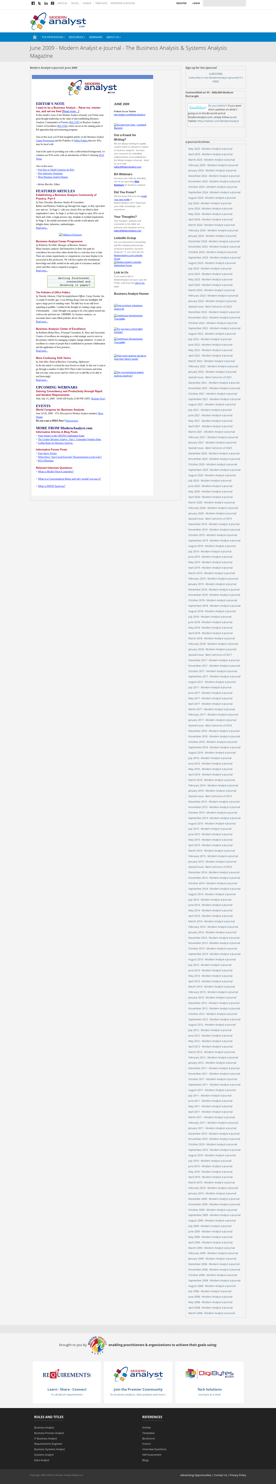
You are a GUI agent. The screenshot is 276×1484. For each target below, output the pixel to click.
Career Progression (45, 140)
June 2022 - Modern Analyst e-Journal (210, 344)
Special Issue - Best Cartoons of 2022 (210, 306)
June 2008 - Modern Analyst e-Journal (210, 1296)
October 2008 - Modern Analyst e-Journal (212, 1275)
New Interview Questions (50, 173)
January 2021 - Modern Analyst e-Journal (212, 442)
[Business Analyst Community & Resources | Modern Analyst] (58, 20)
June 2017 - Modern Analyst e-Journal (210, 693)
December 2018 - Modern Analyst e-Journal (213, 589)
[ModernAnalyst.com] (138, 1374)
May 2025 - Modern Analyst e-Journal (210, 149)
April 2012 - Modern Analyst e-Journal (210, 1046)
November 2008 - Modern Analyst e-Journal (214, 1269)
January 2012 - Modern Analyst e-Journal (212, 1062)
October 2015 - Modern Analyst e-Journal (212, 812)
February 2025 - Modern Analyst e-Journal (213, 165)
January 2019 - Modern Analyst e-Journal (212, 584)
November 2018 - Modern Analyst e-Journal (214, 595)
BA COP (74, 122)
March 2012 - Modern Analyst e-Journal (211, 1052)
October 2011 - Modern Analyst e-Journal (212, 1079)
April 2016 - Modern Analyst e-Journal (210, 774)
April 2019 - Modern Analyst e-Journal (210, 567)
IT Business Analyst (45, 1438)
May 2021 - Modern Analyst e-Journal (210, 421)
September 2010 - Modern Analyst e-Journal (214, 1150)
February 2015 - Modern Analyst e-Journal (213, 856)
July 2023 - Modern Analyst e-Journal (209, 268)
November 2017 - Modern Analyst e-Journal (214, 665)
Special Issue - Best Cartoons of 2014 (210, 867)
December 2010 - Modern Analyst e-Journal (213, 1133)
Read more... (42, 227)
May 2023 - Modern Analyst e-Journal (210, 279)
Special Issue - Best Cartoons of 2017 (210, 655)
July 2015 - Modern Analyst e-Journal (209, 829)
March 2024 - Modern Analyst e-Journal (211, 225)
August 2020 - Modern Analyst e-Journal (212, 475)
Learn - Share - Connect (66, 1389)
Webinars (95, 37)
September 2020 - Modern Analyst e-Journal (214, 470)
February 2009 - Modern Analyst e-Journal (213, 1253)
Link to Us (140, 283)
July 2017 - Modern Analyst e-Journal (209, 687)
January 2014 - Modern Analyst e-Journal (212, 932)
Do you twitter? (217, 105)
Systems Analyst (44, 1454)
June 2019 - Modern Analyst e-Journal (210, 556)
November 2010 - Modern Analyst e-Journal (214, 1139)
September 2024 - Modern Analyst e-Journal (214, 192)
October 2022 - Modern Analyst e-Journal (212, 323)
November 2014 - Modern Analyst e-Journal (214, 878)
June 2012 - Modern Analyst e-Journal (210, 1035)
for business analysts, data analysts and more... (138, 1394)
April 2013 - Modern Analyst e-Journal (210, 981)
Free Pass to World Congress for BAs (56, 169)
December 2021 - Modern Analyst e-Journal (213, 382)
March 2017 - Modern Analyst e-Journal (211, 709)
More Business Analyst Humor (53, 177)
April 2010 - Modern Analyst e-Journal (210, 1177)
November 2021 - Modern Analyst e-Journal (214, 388)
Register (181, 3)
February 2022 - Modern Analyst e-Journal (213, 366)
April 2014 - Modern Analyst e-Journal (210, 916)
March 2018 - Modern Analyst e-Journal (211, 638)
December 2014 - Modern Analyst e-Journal (213, 872)
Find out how (71, 420)
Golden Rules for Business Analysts (55, 443)
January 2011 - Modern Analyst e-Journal (212, 1128)
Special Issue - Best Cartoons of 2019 (210, 518)
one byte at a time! (209, 1394)
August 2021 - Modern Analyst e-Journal (212, 404)
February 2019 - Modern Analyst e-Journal (213, 578)
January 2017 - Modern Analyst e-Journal (212, 720)
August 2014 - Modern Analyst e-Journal (212, 894)
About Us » (113, 37)
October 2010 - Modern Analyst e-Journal (212, 1144)
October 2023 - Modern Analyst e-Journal (212, 252)
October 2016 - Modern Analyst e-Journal (212, 742)
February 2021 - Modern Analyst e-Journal (213, 437)
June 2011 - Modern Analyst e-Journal (210, 1101)
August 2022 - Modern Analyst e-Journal (212, 333)
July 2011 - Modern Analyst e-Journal (209, 1095)
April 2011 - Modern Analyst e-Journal (210, 1112)
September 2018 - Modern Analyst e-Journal (214, 605)
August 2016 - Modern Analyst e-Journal (212, 752)
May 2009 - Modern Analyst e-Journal (210, 1237)
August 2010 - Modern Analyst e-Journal (212, 1155)
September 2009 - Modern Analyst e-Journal (214, 1215)
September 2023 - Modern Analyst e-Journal (214, 257)
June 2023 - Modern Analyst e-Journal (210, 274)
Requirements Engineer (48, 1444)
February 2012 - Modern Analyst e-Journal (213, 1057)
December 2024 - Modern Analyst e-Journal (213, 176)
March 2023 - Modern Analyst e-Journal (211, 290)
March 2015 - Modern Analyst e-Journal (211, 850)
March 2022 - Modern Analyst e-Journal (211, 361)
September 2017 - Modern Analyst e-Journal (214, 676)
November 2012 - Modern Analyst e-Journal (214, 1008)
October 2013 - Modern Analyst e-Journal (212, 948)
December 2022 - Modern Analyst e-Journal (213, 312)
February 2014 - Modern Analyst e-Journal (213, 927)
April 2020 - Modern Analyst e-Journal (210, 497)
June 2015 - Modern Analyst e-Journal (210, 834)
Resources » (77, 37)
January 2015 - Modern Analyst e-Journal (212, 861)
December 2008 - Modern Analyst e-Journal (213, 1264)
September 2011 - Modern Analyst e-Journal (214, 1084)
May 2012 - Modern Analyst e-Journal (210, 1041)
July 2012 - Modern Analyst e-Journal (209, 1030)
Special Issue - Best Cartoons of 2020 (210, 448)
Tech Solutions (209, 1389)
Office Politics (81, 140)
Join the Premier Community (138, 1389)
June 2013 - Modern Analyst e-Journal (210, 970)
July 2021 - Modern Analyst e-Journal (209, 410)
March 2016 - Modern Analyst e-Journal (211, 780)
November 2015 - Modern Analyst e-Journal (214, 807)
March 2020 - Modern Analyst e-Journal (211, 502)
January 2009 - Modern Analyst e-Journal (212, 1258)
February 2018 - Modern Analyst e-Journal (213, 644)
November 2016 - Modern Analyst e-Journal (214, 736)
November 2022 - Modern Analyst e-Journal (214, 317)
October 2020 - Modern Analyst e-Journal (212, 464)
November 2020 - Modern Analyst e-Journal (214, 459)
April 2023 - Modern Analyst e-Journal (210, 285)
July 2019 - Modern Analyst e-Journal (209, 551)
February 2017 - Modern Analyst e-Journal (213, 714)
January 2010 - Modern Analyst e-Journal (212, 1193)
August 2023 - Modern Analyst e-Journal (212, 263)
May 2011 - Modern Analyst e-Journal (210, 1106)
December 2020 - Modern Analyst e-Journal (213, 453)
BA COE (62, 126)
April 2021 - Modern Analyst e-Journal (210, 426)
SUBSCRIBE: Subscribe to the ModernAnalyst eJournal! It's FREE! (216, 77)
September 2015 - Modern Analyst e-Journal (214, 818)
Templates (101, 3)
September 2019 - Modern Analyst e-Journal (214, 540)
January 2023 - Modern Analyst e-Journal (212, 301)
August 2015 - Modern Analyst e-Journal (212, 823)
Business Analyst (44, 1427)
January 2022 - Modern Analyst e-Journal (212, 372)
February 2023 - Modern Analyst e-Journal (213, 295)
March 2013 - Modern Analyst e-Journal (211, 986)
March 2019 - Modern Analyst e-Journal (211, 573)
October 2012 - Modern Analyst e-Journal (212, 1014)
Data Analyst (41, 1460)
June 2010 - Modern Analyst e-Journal (210, 1166)
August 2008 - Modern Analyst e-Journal (212, 1286)
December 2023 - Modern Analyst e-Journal (213, 241)
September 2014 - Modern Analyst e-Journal (214, 888)
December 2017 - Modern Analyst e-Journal (213, 660)
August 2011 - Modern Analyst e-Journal (212, 1090)
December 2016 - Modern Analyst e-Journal (213, 731)
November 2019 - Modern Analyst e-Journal (214, 529)
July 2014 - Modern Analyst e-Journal (209, 899)
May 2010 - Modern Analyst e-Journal (210, 1171)
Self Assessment (151, 1454)
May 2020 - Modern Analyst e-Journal (210, 491)
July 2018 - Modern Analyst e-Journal (209, 616)
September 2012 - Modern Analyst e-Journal (214, 1019)
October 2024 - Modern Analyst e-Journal (212, 187)
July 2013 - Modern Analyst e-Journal (209, 965)
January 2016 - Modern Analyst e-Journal (212, 790)
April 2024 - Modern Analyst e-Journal (210, 219)
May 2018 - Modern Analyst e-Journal (210, 627)
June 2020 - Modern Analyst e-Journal (210, 486)
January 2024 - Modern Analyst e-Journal (212, 236)
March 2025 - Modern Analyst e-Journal (211, 159)
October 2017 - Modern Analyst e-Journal (212, 671)
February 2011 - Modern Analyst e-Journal (213, 1122)
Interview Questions (123, 3)
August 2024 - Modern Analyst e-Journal (212, 198)
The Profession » (53, 37)
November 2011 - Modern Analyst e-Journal (214, 1073)
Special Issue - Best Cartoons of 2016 (210, 725)
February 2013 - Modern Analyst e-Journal (213, 992)
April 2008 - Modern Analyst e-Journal (210, 1307)
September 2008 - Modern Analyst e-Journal (214, 1280)
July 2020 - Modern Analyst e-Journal (209, 480)
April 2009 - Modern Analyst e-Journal (210, 1242)
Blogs (75, 3)
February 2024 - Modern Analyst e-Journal (213, 230)
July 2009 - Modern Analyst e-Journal (209, 1226)
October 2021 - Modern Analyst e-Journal (212, 393)
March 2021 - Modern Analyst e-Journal (211, 431)
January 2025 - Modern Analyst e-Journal (212, 170)
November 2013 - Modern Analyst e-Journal (214, 943)
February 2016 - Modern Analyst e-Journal (213, 785)
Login (196, 3)
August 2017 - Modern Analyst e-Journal (212, 682)
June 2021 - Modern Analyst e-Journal (210, 415)
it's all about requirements (67, 1394)
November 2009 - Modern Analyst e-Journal (214, 1204)
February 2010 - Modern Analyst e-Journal (213, 1188)
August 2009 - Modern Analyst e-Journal (212, 1220)
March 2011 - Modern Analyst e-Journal (211, 1117)
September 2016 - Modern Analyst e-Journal (214, 747)
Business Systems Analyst (49, 1449)
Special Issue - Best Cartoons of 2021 (210, 377)
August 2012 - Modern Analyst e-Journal (212, 1024)
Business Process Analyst (49, 1433)
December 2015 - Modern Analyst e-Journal (213, 801)
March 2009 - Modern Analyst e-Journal (211, 1248)
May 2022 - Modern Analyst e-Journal (210, 350)
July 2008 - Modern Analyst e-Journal (209, 1291)
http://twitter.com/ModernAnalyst (129, 114)
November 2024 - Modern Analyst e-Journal (214, 181)
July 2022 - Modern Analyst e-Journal (209, 339)
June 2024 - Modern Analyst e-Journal (210, 208)
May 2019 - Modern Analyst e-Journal (210, 562)
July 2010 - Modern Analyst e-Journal (209, 1161)
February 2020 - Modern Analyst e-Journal (213, 508)
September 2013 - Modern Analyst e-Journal (214, 954)
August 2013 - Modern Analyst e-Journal (212, 959)
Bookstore (148, 1438)
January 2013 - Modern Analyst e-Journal (212, 997)
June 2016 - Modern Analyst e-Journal (210, 763)
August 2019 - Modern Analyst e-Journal (212, 546)
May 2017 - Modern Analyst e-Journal (210, 698)
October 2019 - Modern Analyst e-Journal (212, 535)
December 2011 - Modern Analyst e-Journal (213, 1068)
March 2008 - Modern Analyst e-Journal (211, 1313)
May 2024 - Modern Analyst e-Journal (210, 214)
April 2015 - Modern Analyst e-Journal (210, 845)
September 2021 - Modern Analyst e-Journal (214, 399)
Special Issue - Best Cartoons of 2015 (210, 796)
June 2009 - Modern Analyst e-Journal (210, 1231)
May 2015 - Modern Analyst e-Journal (210, 839)
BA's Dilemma (46, 460)
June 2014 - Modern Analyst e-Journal (210, 905)
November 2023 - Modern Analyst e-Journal (214, 246)
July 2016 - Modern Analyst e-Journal (209, 758)
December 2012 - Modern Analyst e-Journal (213, 1003)
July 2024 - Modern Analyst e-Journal (209, 203)
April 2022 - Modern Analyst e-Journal (210, 355)
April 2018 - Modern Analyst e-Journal (210, 633)
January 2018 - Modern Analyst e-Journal (212, 649)
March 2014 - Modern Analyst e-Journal (211, 921)
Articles (62, 3)
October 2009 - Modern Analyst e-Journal (212, 1210)
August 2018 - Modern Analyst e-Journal (212, 611)
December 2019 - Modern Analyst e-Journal (213, 524)
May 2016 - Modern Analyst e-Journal (210, 769)
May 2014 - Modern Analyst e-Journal (210, 910)
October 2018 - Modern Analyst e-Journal (212, 600)
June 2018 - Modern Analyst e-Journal (210, 622)
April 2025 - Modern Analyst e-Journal (210, 154)
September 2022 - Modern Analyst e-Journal (214, 328)
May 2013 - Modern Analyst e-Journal (210, 976)
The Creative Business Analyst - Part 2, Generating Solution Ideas (69, 439)
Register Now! (98, 398)
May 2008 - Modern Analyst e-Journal (210, 1302)
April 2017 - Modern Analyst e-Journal (210, 704)
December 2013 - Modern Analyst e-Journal (213, 938)
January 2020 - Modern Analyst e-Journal (212, 513)
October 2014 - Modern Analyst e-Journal (212, 883)
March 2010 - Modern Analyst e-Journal (211, 1182)
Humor (87, 3)
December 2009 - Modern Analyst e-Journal (213, 1199)
